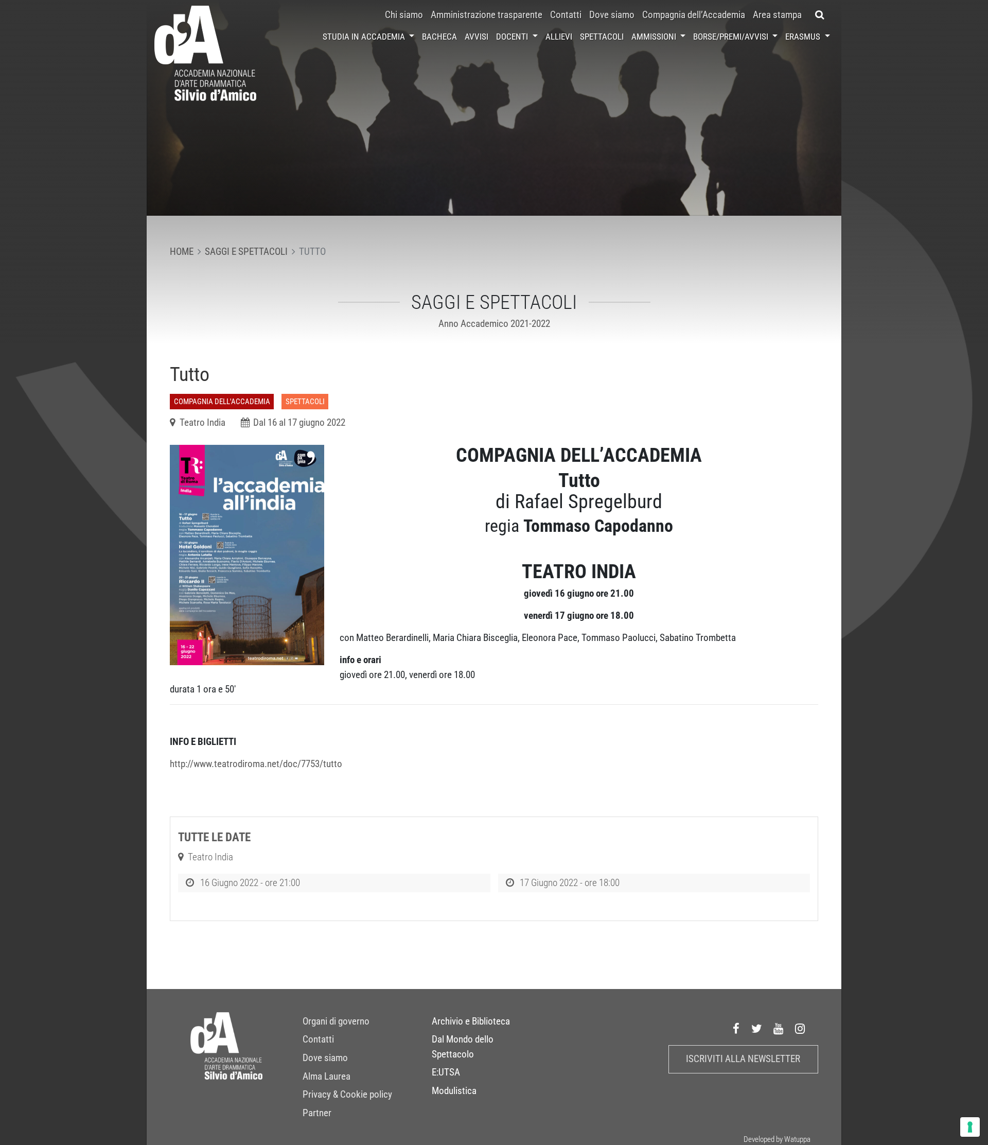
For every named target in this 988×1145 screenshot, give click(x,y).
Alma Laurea (326, 1076)
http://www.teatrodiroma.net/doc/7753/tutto (256, 764)
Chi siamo (404, 15)
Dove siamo (611, 15)
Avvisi (476, 36)
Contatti (565, 15)
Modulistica (454, 1090)
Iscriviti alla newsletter (743, 1058)
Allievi (558, 36)
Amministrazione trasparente (486, 15)
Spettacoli (602, 36)
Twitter (757, 1028)
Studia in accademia (365, 36)
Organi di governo (336, 1021)
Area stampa (777, 15)
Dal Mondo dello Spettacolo (462, 1047)
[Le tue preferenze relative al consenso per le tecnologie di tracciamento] (970, 1127)
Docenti (513, 36)
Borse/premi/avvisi (731, 36)
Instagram (800, 1028)
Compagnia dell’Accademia (693, 15)
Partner (317, 1112)
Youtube (778, 1028)
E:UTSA (446, 1072)
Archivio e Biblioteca (471, 1021)
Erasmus (803, 36)
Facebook (736, 1028)
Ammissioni (654, 36)
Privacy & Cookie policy (347, 1094)
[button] (820, 15)
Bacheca (439, 36)
